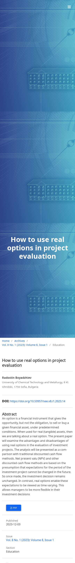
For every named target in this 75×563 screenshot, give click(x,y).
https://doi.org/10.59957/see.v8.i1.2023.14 (37, 401)
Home (5, 340)
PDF (15, 507)
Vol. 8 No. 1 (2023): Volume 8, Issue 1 (25, 344)
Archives (19, 340)
